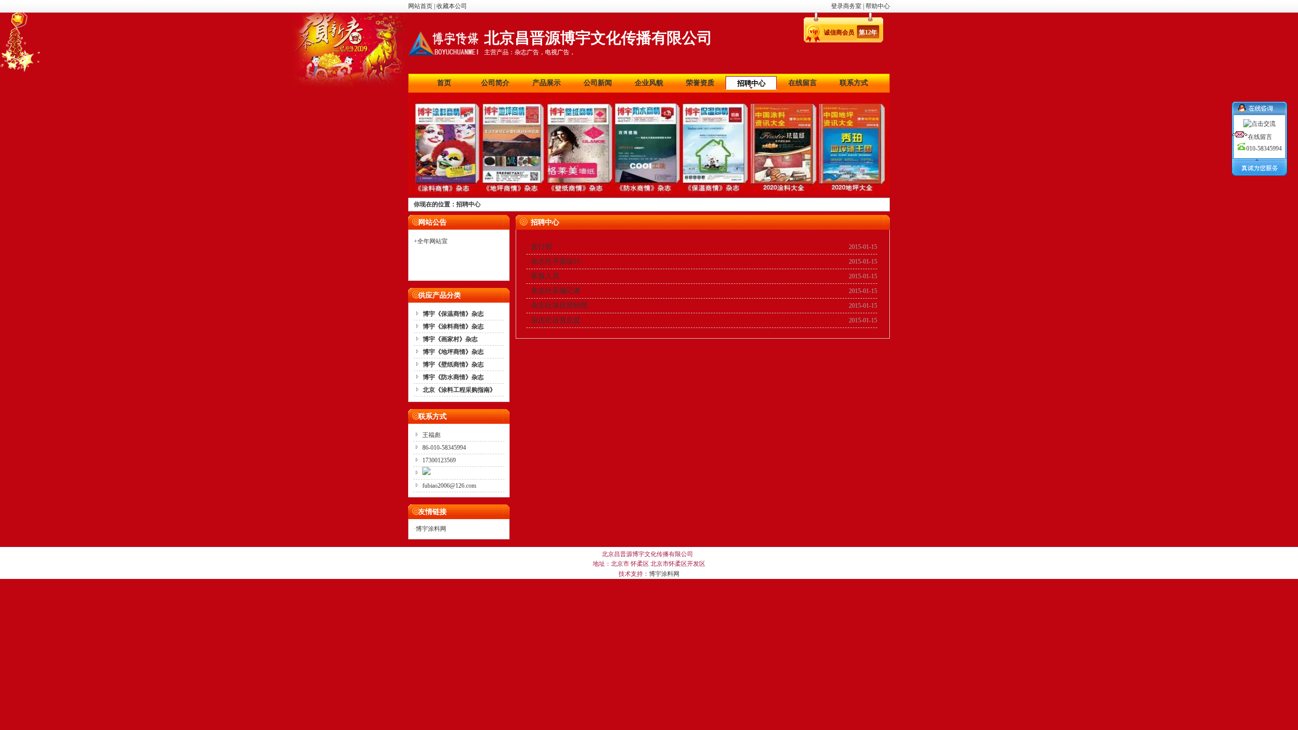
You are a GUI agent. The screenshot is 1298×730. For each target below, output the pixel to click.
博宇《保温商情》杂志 (453, 313)
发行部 (541, 246)
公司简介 (495, 83)
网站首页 (420, 6)
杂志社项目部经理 (559, 305)
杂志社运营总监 (556, 320)
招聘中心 (751, 83)
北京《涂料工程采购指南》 (459, 389)
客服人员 (545, 276)
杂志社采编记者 (556, 291)
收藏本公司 (452, 6)
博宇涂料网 (431, 528)
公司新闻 (598, 83)
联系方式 (854, 83)
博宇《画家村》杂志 (450, 339)
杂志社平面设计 (556, 261)
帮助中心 (878, 6)
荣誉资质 (700, 83)
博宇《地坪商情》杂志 (453, 351)
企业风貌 (649, 83)
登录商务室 (847, 6)
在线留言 (802, 83)
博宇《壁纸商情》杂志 (453, 364)
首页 (444, 83)
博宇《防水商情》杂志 (453, 377)
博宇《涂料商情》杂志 (453, 326)
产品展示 (546, 83)
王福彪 (431, 435)
